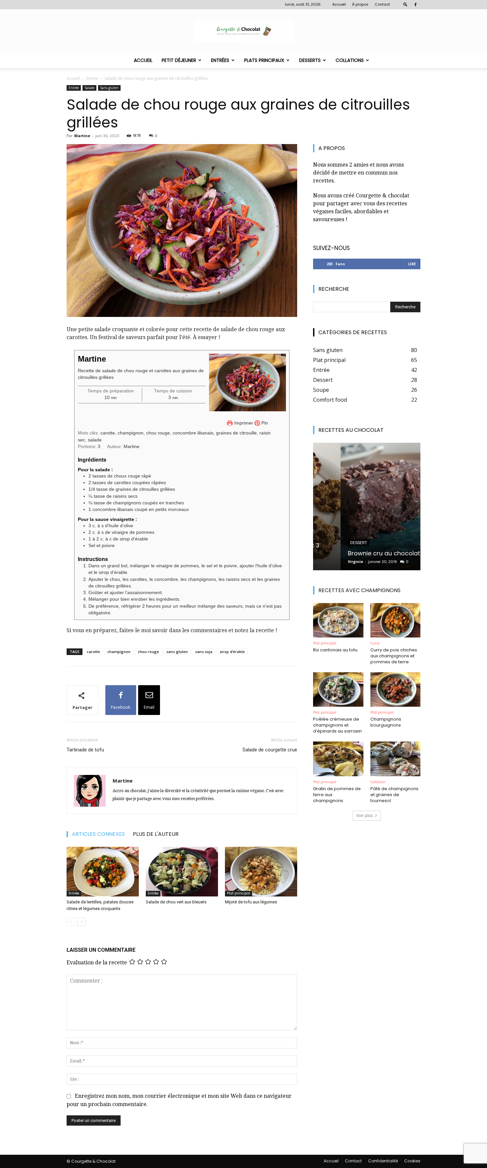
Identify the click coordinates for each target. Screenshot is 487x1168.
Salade (89, 87)
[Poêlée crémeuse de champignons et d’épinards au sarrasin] (338, 689)
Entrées (220, 60)
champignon (119, 651)
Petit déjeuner (179, 60)
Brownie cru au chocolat (356, 553)
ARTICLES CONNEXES (98, 834)
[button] (405, 4)
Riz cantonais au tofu (335, 650)
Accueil (339, 4)
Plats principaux (264, 60)
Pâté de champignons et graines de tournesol (394, 795)
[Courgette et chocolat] (243, 31)
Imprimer (243, 423)
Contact (382, 4)
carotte (93, 651)
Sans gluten (109, 87)
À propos (360, 4)
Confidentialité (383, 1161)
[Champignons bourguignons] (395, 689)
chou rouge (148, 651)
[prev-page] (71, 922)
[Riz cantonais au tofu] (338, 620)
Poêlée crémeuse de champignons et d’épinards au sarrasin (337, 725)
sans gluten (177, 651)
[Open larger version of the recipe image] (247, 382)
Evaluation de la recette (97, 962)
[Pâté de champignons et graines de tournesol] (395, 758)
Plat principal (238, 893)
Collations (350, 60)
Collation (378, 782)
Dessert (331, 542)
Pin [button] (264, 423)
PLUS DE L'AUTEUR (156, 834)
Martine (82, 135)
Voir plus (364, 815)
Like (412, 263)
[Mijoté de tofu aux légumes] (261, 871)
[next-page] (81, 922)
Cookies (412, 1161)
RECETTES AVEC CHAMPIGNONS (359, 590)
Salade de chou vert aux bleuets (176, 901)
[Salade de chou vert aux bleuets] (182, 871)
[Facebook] (415, 4)
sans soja (203, 651)
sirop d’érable (232, 651)
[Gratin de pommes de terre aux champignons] (338, 758)
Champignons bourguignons (385, 722)
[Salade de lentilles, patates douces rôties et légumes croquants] (103, 871)
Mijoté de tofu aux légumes (251, 901)
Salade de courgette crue (270, 750)
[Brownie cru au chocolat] (366, 506)
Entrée (92, 78)
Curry (375, 643)
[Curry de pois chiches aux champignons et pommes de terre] (395, 620)
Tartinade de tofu (85, 750)
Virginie (328, 561)
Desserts (310, 60)
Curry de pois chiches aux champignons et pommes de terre (393, 656)
